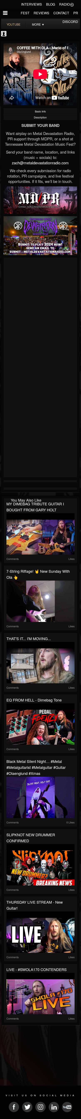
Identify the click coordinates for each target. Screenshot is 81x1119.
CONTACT (61, 13)
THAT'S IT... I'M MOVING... (28, 638)
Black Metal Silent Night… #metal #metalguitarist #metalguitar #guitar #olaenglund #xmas (36, 767)
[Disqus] (40, 314)
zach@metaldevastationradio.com (40, 162)
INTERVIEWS (31, 4)
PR (75, 13)
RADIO (64, 4)
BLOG (50, 4)
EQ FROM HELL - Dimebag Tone (34, 700)
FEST (25, 13)
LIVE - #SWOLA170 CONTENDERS (36, 969)
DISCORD (70, 21)
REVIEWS (41, 13)
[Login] (72, 4)
